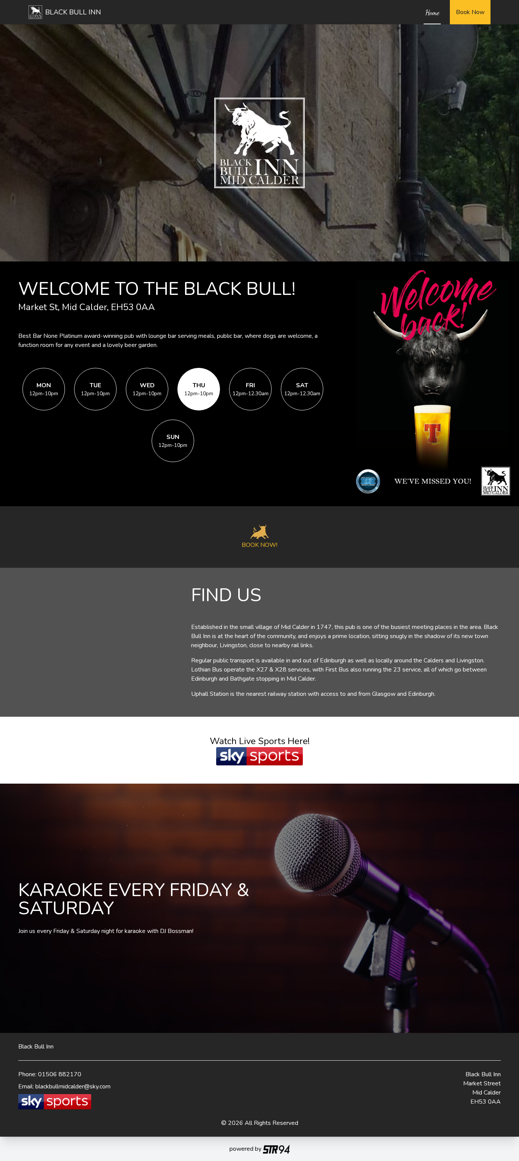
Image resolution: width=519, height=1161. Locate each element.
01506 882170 (59, 1074)
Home (432, 12)
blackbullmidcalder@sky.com (73, 1086)
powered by (246, 1149)
